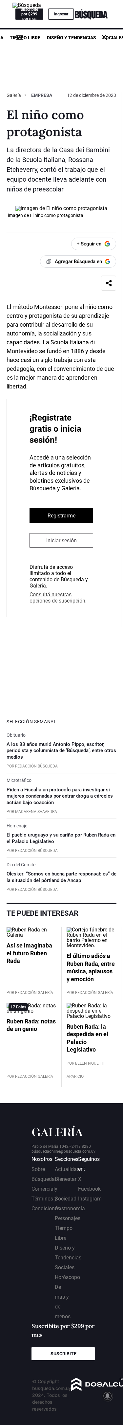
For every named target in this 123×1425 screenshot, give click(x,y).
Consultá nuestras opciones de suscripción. (58, 597)
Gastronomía (70, 1208)
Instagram (90, 1199)
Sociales (64, 1267)
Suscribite (63, 1353)
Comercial (43, 1189)
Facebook (89, 1189)
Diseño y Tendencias (71, 37)
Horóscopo (67, 1277)
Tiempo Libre (25, 37)
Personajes (67, 1218)
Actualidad (67, 1169)
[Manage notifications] (107, 1396)
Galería (14, 95)
